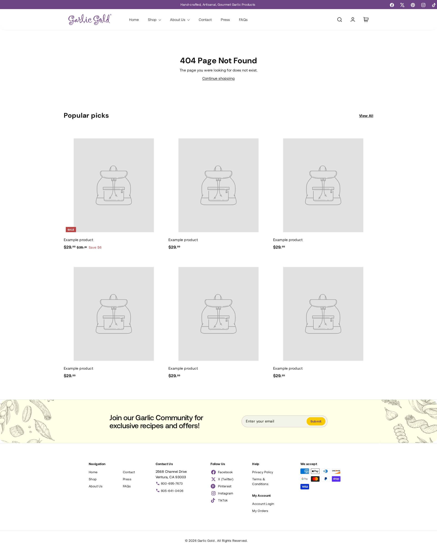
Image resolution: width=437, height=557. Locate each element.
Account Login (263, 504)
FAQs (243, 19)
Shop (153, 19)
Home (134, 19)
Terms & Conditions (260, 481)
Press (225, 19)
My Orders (260, 511)
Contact (205, 19)
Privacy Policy (262, 472)
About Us (178, 19)
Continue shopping (218, 78)
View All (366, 115)
